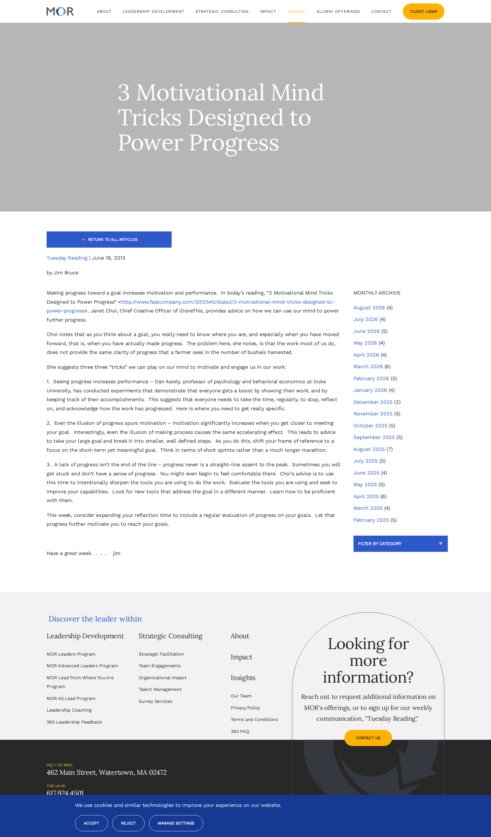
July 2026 (365, 319)
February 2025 (371, 520)
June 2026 (366, 331)
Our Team (241, 696)
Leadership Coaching (69, 710)
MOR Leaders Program (71, 654)
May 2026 (365, 343)
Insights (243, 677)
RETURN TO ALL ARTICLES (113, 239)
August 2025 (369, 449)
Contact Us (368, 738)
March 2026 (368, 366)
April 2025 (366, 496)
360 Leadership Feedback (74, 722)
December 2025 (372, 402)
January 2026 (370, 390)
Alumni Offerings (338, 11)
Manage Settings (176, 823)
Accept (91, 823)
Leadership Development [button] (153, 11)
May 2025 (365, 484)
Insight (296, 11)
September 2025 (374, 437)
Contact (381, 11)
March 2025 (367, 508)
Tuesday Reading (67, 258)
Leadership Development (85, 635)
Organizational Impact (163, 677)
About (240, 635)
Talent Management (160, 689)
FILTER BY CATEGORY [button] (379, 543)
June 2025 (366, 473)
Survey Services (155, 701)
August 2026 (369, 307)
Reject (128, 823)
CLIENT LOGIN (423, 11)
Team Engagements (160, 665)
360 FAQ (240, 731)
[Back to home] (60, 11)
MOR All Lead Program (71, 698)
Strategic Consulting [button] (222, 11)
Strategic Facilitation (161, 654)
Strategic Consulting (170, 635)
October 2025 (370, 425)
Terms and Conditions (254, 719)
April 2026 (366, 355)
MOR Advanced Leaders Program (82, 665)
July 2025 (365, 461)
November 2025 (372, 414)
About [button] (104, 11)
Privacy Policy (245, 707)
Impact (268, 11)
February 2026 (371, 378)
